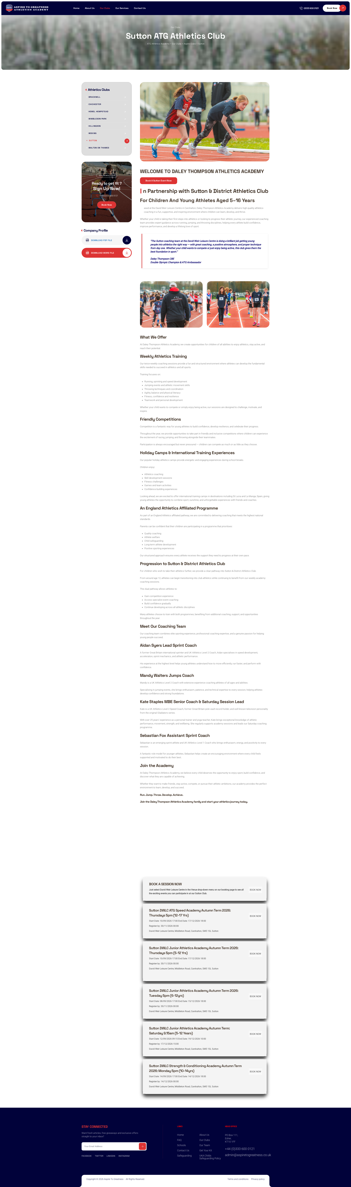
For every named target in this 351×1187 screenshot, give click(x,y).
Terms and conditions (237, 1179)
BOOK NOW (255, 890)
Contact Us (140, 8)
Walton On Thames (99, 147)
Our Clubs (204, 1140)
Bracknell (95, 97)
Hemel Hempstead (98, 111)
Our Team (204, 1145)
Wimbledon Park (98, 118)
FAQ (179, 1140)
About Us (204, 1135)
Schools (181, 1145)
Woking (93, 133)
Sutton (93, 140)
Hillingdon (95, 126)
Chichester (95, 104)
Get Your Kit (205, 1150)
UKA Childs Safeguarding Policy (210, 1157)
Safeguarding (184, 1155)
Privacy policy (258, 1179)
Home (76, 8)
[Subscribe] (142, 1146)
